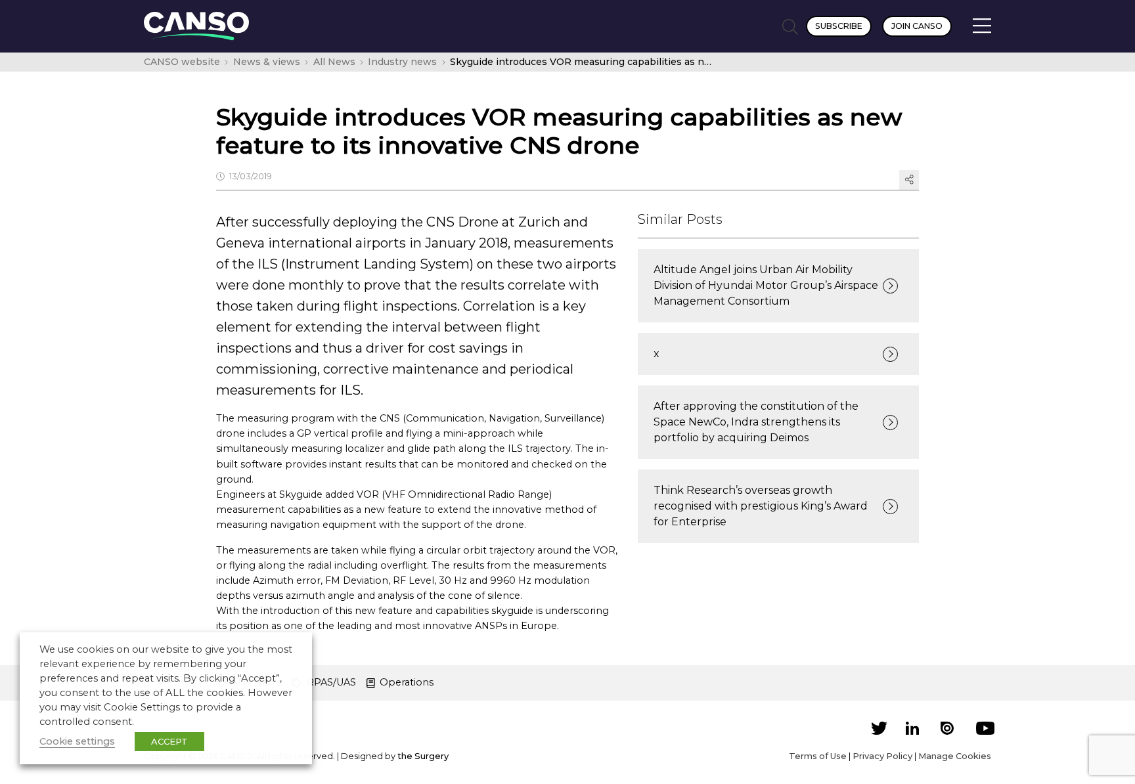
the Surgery (423, 756)
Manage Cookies (954, 756)
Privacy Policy (882, 756)
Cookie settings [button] (77, 741)
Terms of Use (818, 756)
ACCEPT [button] (169, 741)
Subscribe (838, 26)
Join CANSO (917, 26)
